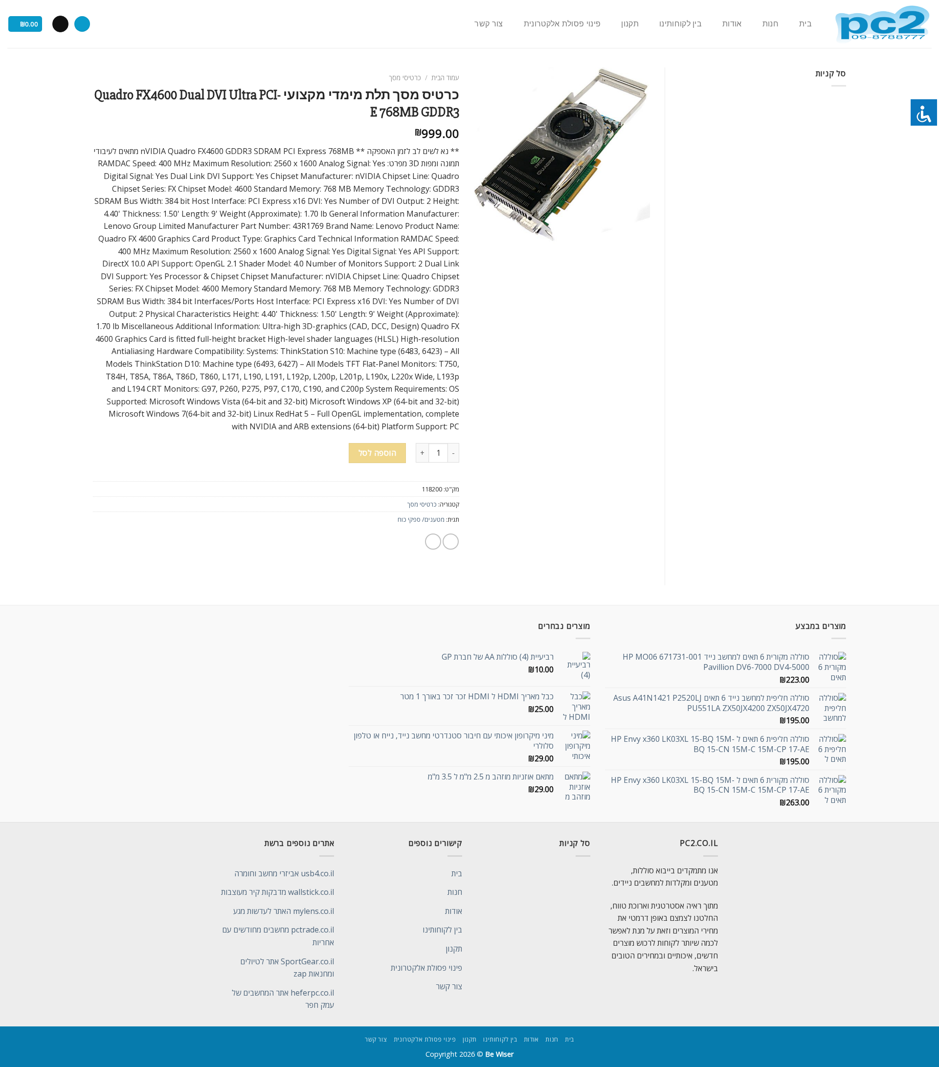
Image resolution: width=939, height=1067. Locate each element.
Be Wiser (499, 1054)
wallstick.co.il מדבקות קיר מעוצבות (277, 892)
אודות (732, 24)
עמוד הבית (445, 77)
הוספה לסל (377, 452)
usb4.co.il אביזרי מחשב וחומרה (284, 873)
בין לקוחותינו (680, 24)
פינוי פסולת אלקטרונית (562, 24)
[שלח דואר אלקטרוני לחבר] (433, 542)
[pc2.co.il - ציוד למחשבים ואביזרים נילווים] (882, 24)
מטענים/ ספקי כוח (421, 519)
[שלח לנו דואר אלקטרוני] (60, 24)
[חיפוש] (82, 24)
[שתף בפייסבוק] (451, 542)
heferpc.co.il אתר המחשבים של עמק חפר (283, 999)
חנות (770, 24)
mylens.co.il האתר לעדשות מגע (283, 911)
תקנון (630, 24)
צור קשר (488, 24)
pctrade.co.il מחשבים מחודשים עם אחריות (278, 936)
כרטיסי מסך (405, 77)
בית (805, 24)
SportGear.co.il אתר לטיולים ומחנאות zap (287, 967)
